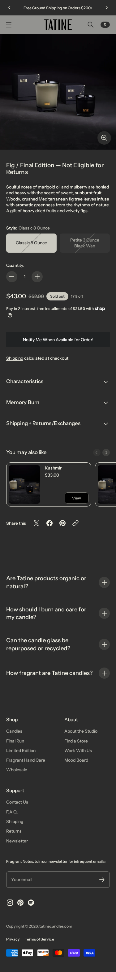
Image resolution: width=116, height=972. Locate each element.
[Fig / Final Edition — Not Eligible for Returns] (58, 92)
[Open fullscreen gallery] (104, 138)
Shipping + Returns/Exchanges (43, 423)
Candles (14, 731)
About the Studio (80, 731)
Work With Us (78, 750)
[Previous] (9, 8)
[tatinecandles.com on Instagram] (10, 902)
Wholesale (16, 769)
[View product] (24, 484)
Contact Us (17, 802)
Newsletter (17, 840)
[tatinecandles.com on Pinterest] (20, 902)
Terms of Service (39, 939)
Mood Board (76, 760)
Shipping (14, 358)
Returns (14, 831)
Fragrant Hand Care (25, 760)
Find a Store (76, 740)
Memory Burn (22, 402)
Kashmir (53, 467)
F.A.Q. (12, 811)
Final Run (15, 740)
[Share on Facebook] (49, 523)
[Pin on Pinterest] (62, 523)
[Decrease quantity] (11, 276)
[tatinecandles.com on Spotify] (31, 902)
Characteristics (24, 381)
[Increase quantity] (37, 276)
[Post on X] (36, 523)
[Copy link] (75, 523)
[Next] (107, 8)
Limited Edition (21, 750)
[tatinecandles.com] (58, 24)
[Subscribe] (102, 880)
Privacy (13, 939)
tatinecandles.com (55, 926)
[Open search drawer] (90, 25)
